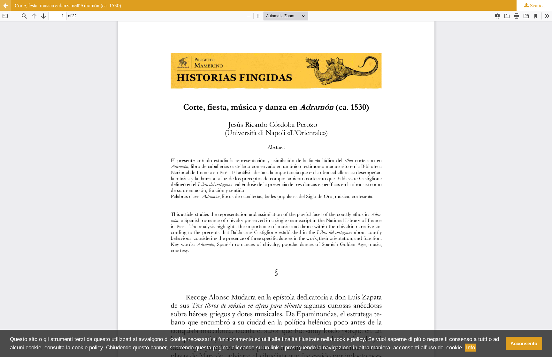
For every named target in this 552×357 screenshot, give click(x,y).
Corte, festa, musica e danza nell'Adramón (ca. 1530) (68, 5)
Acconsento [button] (523, 343)
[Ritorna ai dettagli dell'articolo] (5, 5)
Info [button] (470, 348)
